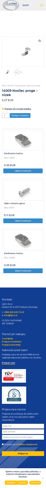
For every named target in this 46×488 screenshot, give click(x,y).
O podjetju (7, 338)
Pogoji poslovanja (11, 345)
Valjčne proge (33, 85)
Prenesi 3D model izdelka (17, 109)
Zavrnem (22, 483)
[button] (41, 5)
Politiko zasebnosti (27, 444)
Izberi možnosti (23, 171)
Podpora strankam (11, 341)
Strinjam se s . (21, 444)
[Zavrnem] (43, 478)
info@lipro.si (10, 315)
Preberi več (35, 483)
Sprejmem (11, 483)
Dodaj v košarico (20, 115)
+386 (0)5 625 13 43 (14, 312)
